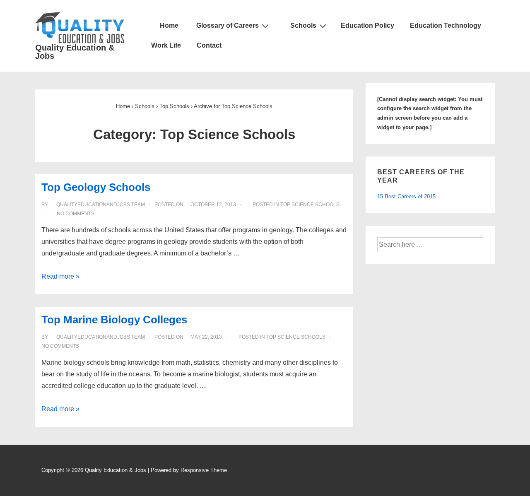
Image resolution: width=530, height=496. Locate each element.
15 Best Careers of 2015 (406, 196)
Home (168, 25)
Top (174, 106)
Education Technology (445, 25)
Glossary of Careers (227, 25)
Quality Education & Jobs (74, 51)
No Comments (75, 214)
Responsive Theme (204, 470)
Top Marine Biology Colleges (114, 319)
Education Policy (367, 25)
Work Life (166, 45)
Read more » (60, 276)
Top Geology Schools (95, 187)
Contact (209, 45)
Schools (303, 25)
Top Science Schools (310, 204)
